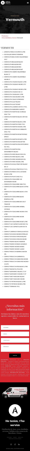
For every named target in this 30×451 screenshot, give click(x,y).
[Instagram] (11, 444)
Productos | (5, 36)
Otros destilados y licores (9, 37)
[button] (27, 2)
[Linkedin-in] (19, 444)
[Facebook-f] (15, 444)
